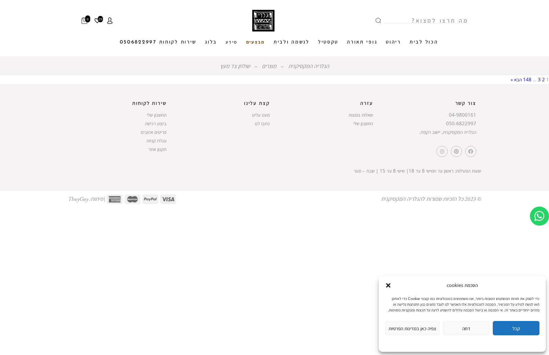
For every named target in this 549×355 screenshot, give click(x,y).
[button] (388, 285)
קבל (516, 328)
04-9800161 (462, 115)
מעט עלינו (261, 115)
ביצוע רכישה (155, 123)
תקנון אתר (157, 149)
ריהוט (393, 42)
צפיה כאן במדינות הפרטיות (412, 328)
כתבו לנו (262, 123)
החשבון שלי (363, 123)
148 (527, 79)
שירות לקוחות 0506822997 (158, 42)
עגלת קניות (156, 140)
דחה (466, 328)
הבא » (516, 79)
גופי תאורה (362, 42)
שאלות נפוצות (361, 115)
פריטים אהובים (153, 132)
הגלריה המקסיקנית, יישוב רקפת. (447, 132)
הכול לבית (424, 42)
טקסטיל (328, 42)
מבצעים (255, 42)
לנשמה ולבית (291, 42)
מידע (232, 42)
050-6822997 (461, 123)
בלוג (211, 42)
